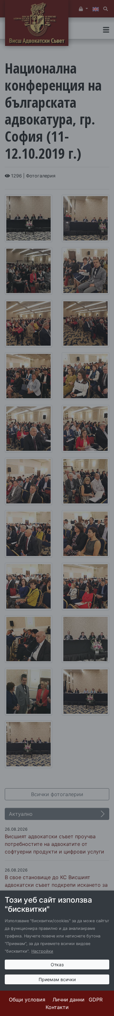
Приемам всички (57, 979)
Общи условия (27, 999)
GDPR (96, 999)
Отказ (57, 964)
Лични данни (69, 999)
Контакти (57, 1007)
